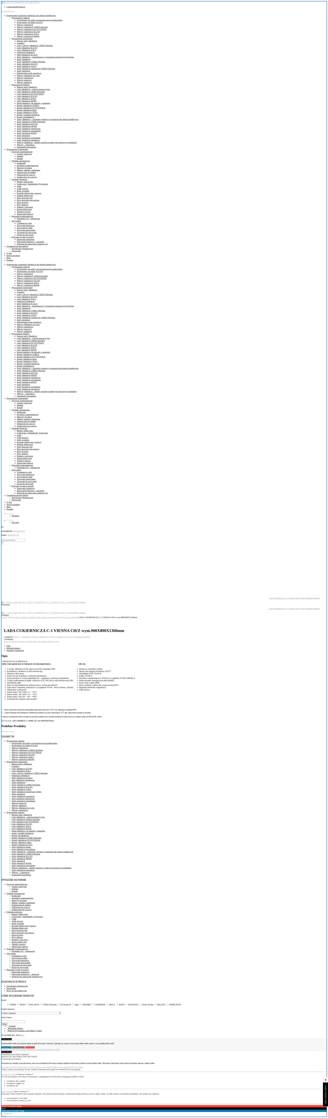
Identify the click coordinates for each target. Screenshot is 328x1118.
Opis (8, 646)
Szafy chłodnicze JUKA (27, 66)
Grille (19, 186)
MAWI (122, 1005)
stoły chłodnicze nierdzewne (23, 780)
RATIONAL (133, 1005)
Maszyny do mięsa (24, 168)
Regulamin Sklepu (15, 1028)
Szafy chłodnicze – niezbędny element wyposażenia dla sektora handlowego (48, 119)
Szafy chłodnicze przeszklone (29, 131)
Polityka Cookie (53, 1050)
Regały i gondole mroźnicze (28, 115)
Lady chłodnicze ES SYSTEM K (30, 94)
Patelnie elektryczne (25, 195)
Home (3, 617)
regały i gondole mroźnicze (23, 833)
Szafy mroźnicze (23, 71)
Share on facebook (12, 641)
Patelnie (20, 156)
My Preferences (18, 1047)
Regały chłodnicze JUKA (27, 112)
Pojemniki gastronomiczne (22, 216)
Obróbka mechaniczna (21, 161)
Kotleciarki (21, 163)
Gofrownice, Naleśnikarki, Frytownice (32, 184)
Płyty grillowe (22, 205)
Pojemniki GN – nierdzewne (28, 219)
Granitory (21, 43)
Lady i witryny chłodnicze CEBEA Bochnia (35, 45)
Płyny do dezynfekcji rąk (17, 991)
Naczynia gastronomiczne (22, 152)
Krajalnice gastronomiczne (27, 165)
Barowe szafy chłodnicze (27, 41)
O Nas (9, 253)
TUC (23, 1035)
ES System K (65, 1005)
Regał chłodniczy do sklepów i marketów (33, 103)
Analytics (14, 1067)
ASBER (12, 1005)
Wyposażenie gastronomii (22, 39)
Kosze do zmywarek (25, 235)
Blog (9, 258)
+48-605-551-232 (19, 531)
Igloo (77, 1005)
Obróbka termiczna (19, 179)
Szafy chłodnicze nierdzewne (28, 129)
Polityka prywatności (61, 1067)
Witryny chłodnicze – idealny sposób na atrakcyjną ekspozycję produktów (47, 142)
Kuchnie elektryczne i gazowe (29, 193)
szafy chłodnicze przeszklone (23, 849)
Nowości (10, 520)
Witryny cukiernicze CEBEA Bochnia (32, 27)
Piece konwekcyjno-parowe (28, 200)
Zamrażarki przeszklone (26, 147)
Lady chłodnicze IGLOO (27, 48)
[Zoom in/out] (10, 1113)
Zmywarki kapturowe (25, 225)
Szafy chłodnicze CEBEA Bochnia (31, 62)
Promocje (10, 513)
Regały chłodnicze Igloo (27, 110)
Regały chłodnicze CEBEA (28, 105)
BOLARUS (34, 1005)
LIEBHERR (100, 1005)
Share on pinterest (40, 641)
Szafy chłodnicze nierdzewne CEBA (27, 792)
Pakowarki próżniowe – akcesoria (30, 242)
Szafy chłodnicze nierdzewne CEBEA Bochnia (36, 69)
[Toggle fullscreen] (8, 1113)
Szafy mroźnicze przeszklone (28, 138)
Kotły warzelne (23, 191)
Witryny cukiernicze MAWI (28, 36)
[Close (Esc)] (2, 1113)
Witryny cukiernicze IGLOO (28, 32)
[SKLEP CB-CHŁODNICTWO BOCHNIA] (20, 2)
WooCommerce (7, 1091)
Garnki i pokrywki (24, 154)
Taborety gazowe (24, 212)
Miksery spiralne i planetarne (28, 170)
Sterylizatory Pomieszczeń (22, 249)
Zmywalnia (16, 221)
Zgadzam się (6, 1047)
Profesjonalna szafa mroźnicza (29, 73)
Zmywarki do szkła (24, 228)
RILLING (161, 1005)
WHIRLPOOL (175, 1005)
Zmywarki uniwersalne (26, 230)
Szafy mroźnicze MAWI (27, 133)
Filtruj (4, 1024)
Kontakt (10, 260)
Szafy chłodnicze (24, 59)
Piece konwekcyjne (25, 198)
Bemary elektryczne (25, 182)
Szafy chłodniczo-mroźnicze (28, 140)
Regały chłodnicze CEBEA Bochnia (26, 838)
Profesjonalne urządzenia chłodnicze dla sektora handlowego (31, 15)
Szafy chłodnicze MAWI (27, 126)
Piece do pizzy (23, 202)
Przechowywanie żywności (23, 237)
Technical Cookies (8, 1074)
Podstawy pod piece (25, 207)
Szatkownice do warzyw (27, 177)
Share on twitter (26, 641)
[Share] (5, 1113)
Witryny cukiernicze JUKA (28, 34)
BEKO (23, 1005)
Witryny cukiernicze (25, 25)
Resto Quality (147, 1005)
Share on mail (53, 641)
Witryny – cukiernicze (26, 145)
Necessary (5, 1067)
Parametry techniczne (15, 650)
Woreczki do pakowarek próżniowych (32, 244)
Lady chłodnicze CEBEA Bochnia (31, 92)
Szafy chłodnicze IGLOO (27, 64)
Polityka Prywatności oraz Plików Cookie (25, 1031)
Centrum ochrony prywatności (13, 1050)
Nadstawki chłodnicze (26, 52)
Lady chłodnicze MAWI (27, 101)
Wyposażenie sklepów (21, 85)
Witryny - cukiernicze (22, 637)
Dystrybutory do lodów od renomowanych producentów (40, 20)
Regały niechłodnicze (25, 117)
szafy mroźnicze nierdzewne (23, 799)
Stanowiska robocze (25, 214)
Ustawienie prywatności (36, 1050)
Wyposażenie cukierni (20, 18)
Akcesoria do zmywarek (27, 232)
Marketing (22, 1067)
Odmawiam (30, 1047)
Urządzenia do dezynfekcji (17, 246)
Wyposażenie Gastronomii (17, 149)
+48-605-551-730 (13, 535)
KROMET (87, 1005)
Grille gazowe (22, 189)
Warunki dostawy (14, 648)
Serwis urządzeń (13, 255)
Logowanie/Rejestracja (16, 7)
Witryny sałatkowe (24, 82)
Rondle (20, 159)
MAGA (112, 1005)
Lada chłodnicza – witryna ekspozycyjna (33, 89)
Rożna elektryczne (24, 209)
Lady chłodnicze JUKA (26, 50)
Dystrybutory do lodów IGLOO (30, 22)
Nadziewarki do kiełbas (26, 172)
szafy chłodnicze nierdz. (21, 847)
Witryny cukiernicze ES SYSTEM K (32, 29)
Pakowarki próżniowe (26, 239)
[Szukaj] (2, 543)
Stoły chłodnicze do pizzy (27, 55)
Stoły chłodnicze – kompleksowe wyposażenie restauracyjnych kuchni (45, 57)
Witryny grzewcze (24, 80)
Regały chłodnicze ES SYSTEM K (31, 108)
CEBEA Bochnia (50, 1005)
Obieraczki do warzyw (26, 175)
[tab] (167, 646)
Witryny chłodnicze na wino (28, 75)
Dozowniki (16, 251)
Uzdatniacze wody (24, 223)
